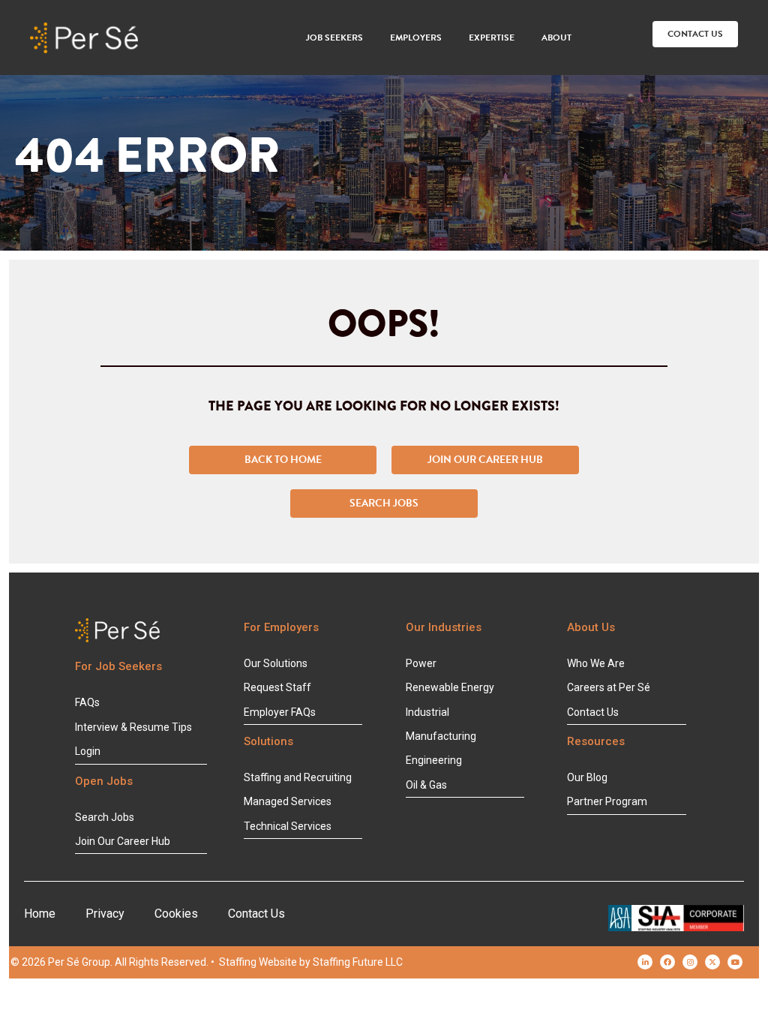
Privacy (105, 913)
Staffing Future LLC (358, 962)
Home (40, 913)
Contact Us (256, 913)
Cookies (176, 913)
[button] (695, 34)
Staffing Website (258, 962)
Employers (416, 37)
